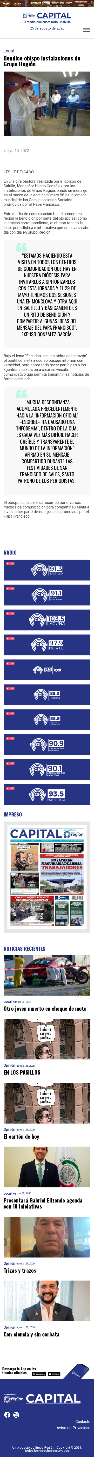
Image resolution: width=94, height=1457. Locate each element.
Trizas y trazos (20, 1270)
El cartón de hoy (21, 1136)
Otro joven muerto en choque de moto (45, 1008)
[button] (86, 30)
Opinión (9, 1065)
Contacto (82, 1421)
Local (9, 50)
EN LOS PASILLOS (22, 1072)
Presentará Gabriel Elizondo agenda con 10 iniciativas (43, 1203)
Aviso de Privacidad (73, 1428)
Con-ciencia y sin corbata (32, 1334)
